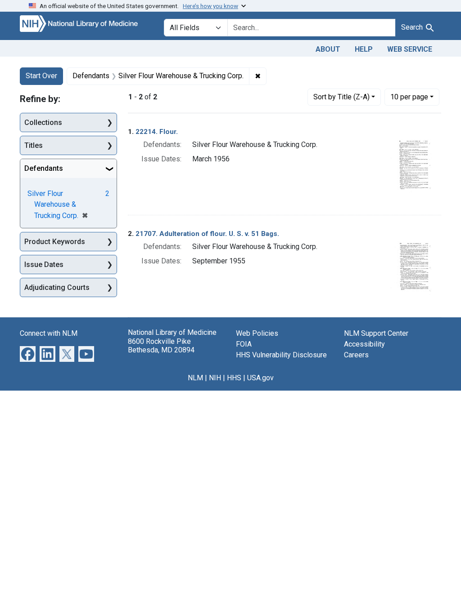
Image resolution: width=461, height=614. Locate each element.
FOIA (244, 344)
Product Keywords (54, 241)
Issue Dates (43, 264)
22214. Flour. (157, 132)
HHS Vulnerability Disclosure (281, 355)
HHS (234, 378)
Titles (33, 145)
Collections (43, 122)
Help (364, 49)
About (328, 49)
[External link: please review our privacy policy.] (28, 353)
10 (409, 96)
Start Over (41, 75)
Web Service (409, 49)
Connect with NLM (48, 333)
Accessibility (364, 344)
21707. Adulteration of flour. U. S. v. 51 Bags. (207, 234)
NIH (215, 378)
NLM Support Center (376, 333)
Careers (356, 355)
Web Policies (257, 333)
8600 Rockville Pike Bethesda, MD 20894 (161, 345)
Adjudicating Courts (57, 287)
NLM (195, 378)
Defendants (43, 168)
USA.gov (260, 378)
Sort (341, 97)
